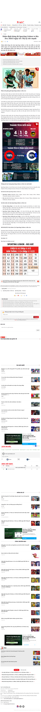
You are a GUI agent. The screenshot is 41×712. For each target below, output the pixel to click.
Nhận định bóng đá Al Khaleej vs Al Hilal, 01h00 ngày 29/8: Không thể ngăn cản (15, 594)
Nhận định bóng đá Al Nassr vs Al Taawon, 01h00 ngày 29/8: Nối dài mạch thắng (15, 578)
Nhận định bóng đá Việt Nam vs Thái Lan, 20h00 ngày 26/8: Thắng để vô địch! (15, 521)
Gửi (38, 330)
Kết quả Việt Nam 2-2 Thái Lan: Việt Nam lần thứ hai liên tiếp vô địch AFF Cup (15, 513)
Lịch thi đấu (6, 446)
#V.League (24, 27)
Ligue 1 (38, 449)
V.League (3, 449)
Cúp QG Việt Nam (8, 449)
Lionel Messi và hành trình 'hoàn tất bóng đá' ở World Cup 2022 (12, 651)
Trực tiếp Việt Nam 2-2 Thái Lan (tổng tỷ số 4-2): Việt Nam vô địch (16, 672)
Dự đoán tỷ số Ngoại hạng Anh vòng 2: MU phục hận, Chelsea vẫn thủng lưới (14, 419)
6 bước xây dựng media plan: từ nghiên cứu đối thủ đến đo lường (29, 437)
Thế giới (4, 34)
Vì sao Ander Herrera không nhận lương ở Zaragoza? (12, 377)
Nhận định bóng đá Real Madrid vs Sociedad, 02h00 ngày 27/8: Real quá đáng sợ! (19, 679)
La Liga (27, 449)
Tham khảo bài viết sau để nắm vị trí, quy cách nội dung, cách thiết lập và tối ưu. (29, 534)
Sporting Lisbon (18, 290)
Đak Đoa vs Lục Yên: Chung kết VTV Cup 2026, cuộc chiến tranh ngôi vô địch (15, 369)
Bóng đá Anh (15, 25)
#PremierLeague (19, 27)
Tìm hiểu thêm (25, 443)
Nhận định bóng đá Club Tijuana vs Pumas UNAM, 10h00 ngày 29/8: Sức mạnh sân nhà (15, 570)
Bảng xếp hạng (7, 464)
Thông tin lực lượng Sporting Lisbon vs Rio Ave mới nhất (12, 61)
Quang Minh (4, 288)
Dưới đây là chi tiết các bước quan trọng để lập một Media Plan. (29, 440)
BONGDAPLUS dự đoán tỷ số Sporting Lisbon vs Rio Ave (12, 64)
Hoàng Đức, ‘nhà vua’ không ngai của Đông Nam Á (11, 504)
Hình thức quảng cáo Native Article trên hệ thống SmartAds (29, 531)
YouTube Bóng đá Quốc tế (9, 339)
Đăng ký (36, 317)
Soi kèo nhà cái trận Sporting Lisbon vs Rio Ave (11, 62)
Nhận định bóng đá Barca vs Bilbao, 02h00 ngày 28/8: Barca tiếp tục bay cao (18, 681)
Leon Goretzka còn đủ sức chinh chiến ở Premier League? (12, 410)
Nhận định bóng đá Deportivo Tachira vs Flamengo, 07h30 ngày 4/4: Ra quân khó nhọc (20, 300)
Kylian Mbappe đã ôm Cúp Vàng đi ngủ (8, 656)
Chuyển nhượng (30, 25)
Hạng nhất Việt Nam (15, 449)
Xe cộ (2, 403)
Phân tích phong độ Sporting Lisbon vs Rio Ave (11, 59)
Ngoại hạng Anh (4, 411)
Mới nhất (4, 25)
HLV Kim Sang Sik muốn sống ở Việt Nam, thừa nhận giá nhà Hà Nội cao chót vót (15, 394)
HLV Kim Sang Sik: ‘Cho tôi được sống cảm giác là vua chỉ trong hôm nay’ (15, 497)
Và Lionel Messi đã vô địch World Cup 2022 (9, 661)
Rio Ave (24, 290)
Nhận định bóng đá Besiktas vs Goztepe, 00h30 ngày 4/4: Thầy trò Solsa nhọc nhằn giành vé (21, 303)
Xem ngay (24, 538)
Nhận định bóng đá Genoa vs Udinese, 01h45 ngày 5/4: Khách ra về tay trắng (18, 306)
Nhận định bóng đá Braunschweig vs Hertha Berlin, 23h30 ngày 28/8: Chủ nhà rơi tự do (15, 603)
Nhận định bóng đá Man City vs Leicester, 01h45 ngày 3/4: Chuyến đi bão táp (18, 305)
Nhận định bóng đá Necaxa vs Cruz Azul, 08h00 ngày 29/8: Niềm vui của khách (15, 562)
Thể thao (3, 371)
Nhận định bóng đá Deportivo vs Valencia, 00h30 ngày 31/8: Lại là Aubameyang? (14, 427)
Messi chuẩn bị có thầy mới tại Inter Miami (9, 553)
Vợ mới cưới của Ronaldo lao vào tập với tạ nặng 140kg (12, 385)
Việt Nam (24, 25)
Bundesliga (35, 449)
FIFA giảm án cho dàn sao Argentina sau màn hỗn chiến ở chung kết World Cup (15, 545)
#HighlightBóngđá (12, 27)
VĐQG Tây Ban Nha (4, 429)
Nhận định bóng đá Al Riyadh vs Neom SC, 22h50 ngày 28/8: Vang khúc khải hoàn (14, 611)
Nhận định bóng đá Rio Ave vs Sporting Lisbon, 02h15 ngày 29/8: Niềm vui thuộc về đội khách (15, 586)
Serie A (31, 449)
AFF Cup (20, 25)
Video (2, 396)
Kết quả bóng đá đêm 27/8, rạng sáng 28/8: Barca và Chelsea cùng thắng (15, 627)
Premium (9, 25)
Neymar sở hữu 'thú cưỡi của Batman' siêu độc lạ (11, 401)
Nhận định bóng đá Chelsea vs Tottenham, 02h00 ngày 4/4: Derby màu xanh (18, 302)
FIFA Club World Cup (20, 467)
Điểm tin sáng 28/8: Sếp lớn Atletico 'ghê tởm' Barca (11, 618)
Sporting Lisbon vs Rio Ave (8, 290)
